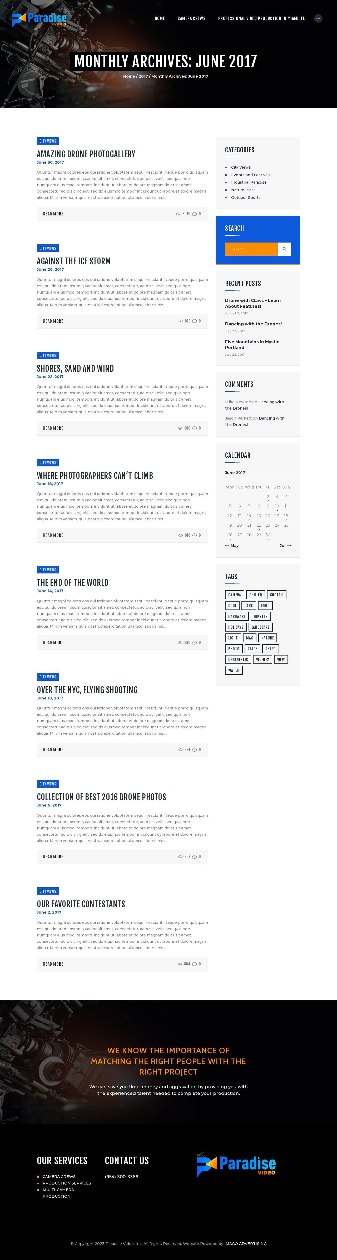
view (281, 659)
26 (230, 535)
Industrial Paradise (249, 182)
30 (268, 535)
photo (234, 649)
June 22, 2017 (50, 376)
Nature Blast (243, 190)
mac (249, 638)
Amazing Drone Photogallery (86, 154)
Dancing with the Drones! (253, 323)
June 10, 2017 (50, 698)
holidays (235, 627)
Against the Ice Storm (74, 261)
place (252, 649)
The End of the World (72, 583)
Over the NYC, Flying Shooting (87, 690)
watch (234, 670)
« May (232, 545)
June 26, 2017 (50, 269)
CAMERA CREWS (59, 1176)
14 (249, 515)
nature (267, 638)
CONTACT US (127, 1161)
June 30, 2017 (50, 162)
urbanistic (238, 659)
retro (270, 649)
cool (232, 605)
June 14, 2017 (50, 590)
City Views (47, 141)
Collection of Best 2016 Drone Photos (101, 797)
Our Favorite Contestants (81, 904)
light (233, 638)
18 (286, 515)
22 (259, 525)
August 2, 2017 (236, 313)
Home (129, 76)
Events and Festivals (251, 175)
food (265, 605)
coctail (277, 595)
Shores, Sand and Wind (75, 369)
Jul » (284, 545)
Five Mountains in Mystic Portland (252, 344)
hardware (236, 616)
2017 (143, 76)
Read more (53, 213)
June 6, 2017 (49, 805)
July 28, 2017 (235, 331)
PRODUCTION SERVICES (67, 1183)
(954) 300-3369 (121, 1176)
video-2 (262, 659)
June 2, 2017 (49, 912)
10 (277, 506)
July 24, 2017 (235, 354)
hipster (261, 616)
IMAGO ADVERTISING (245, 1243)
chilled (255, 595)
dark (249, 605)
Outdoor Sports (246, 197)
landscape (261, 627)
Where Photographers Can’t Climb (95, 476)
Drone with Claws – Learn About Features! (253, 303)
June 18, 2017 (50, 483)
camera (234, 595)
